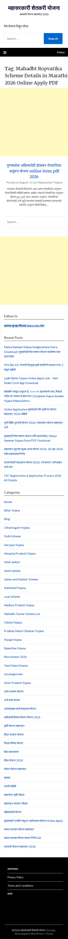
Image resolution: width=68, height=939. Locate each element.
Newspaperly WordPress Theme (34, 933)
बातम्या (7, 777)
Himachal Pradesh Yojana (20, 553)
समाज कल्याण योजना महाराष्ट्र (19, 829)
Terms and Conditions (20, 885)
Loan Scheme (12, 596)
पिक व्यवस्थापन (11, 751)
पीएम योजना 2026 (13, 760)
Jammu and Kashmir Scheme (21, 579)
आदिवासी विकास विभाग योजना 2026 (22, 717)
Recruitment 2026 (15, 656)
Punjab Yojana (13, 639)
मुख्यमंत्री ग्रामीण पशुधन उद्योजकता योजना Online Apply (33, 820)
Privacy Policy (15, 877)
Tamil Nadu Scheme (16, 665)
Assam (8, 501)
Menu (61, 52)
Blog (7, 519)
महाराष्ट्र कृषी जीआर (14, 794)
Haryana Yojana (14, 545)
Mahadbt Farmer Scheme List (22, 614)
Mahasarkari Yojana (49, 182)
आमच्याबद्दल (12, 868)
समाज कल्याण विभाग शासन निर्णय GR (22, 837)
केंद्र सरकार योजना (14, 734)
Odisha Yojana (13, 622)
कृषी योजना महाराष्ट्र (14, 725)
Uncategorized (13, 674)
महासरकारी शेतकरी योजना (34, 7)
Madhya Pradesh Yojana (19, 605)
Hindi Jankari (12, 562)
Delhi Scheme (12, 536)
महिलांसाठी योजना (12, 812)
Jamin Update (12, 570)
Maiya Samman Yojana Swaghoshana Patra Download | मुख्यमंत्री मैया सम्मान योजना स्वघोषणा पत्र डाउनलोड (32, 351)
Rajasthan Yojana (15, 648)
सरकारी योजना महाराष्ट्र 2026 (20, 846)
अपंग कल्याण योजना (13, 691)
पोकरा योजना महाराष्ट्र (15, 769)
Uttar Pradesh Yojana (17, 682)
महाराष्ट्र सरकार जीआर (16, 803)
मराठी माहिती (10, 786)
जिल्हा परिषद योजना (13, 743)
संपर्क (9, 893)
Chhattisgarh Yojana (17, 527)
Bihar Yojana (12, 510)
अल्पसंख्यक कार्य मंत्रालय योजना (20, 708)
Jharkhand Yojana (15, 588)
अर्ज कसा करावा (12, 700)
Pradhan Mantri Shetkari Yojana (24, 631)
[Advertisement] (34, 122)
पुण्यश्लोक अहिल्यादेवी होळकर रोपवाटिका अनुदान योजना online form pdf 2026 (34, 171)
